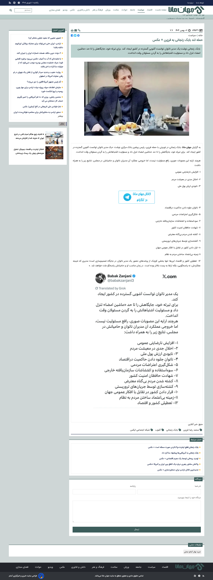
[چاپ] (72, 30)
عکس (72, 10)
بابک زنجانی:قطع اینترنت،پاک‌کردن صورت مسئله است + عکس (173, 447)
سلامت (116, 10)
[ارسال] (75, 30)
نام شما (198, 486)
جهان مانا (105, 576)
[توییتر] (75, 35)
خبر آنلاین (192, 424)
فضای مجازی (55, 10)
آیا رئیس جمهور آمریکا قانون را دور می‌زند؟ (44, 82)
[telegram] (137, 197)
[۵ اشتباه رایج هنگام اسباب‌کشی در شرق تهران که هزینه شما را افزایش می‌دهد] (54, 137)
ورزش (108, 10)
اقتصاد (150, 10)
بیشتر (60, 116)
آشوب (158, 430)
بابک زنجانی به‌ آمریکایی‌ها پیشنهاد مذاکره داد (180, 453)
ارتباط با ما (200, 2)
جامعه (133, 10)
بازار (62, 124)
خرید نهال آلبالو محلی (192, 552)
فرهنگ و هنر (97, 10)
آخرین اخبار (58, 30)
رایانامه (133, 486)
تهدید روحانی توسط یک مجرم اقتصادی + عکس (178, 458)
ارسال (136, 529)
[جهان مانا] (186, 10)
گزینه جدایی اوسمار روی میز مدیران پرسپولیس (185, 16)
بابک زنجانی (172, 430)
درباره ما (190, 2)
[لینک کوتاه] (79, 30)
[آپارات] (14, 3)
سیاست (141, 10)
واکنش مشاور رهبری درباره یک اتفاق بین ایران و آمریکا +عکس (172, 464)
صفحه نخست (160, 10)
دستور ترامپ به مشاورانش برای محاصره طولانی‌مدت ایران (37, 112)
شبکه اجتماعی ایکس (140, 430)
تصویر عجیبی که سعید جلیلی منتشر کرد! (44, 38)
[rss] (10, 3)
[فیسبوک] (72, 35)
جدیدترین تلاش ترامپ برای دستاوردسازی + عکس (177, 470)
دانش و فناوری (83, 10)
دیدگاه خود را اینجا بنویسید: (189, 498)
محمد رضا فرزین (191, 430)
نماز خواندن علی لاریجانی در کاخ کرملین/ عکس (42, 106)
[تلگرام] (19, 3)
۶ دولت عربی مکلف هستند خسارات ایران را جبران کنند (39, 53)
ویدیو (65, 10)
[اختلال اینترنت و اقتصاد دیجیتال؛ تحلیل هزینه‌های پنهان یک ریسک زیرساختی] (54, 152)
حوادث (124, 10)
